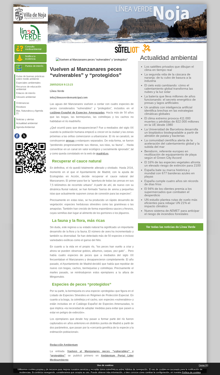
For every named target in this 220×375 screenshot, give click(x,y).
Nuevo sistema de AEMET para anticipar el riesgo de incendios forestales (171, 212)
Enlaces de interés (25, 93)
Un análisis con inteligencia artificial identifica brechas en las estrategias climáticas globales (168, 110)
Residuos (21, 107)
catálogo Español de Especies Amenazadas (77, 112)
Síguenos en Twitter (24, 135)
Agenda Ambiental (25, 127)
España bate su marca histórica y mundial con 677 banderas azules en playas (169, 173)
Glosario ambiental (25, 97)
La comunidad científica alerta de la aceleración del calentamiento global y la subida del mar (172, 143)
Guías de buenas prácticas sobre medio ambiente (30, 77)
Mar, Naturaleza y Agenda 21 (29, 112)
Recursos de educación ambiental (28, 87)
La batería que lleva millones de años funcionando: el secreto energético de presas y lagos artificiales (170, 99)
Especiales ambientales (28, 82)
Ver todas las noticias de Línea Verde (170, 227)
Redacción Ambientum (64, 344)
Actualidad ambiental (26, 123)
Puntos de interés (34, 66)
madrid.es (102, 153)
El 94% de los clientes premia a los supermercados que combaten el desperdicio (168, 192)
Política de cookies (191, 372)
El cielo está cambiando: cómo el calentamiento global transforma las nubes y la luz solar (168, 88)
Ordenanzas (22, 103)
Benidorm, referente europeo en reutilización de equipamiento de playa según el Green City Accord (170, 154)
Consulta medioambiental (33, 47)
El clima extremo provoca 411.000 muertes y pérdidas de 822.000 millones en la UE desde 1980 (171, 121)
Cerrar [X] (203, 365)
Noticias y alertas (25, 119)
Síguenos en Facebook (17, 135)
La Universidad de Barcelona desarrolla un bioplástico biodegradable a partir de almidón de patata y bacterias (171, 132)
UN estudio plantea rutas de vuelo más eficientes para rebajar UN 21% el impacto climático (170, 203)
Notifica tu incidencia (30, 57)
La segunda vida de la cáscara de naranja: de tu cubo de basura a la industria (167, 77)
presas (70, 140)
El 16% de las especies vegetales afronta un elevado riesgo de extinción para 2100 (172, 164)
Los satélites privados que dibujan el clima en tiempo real (169, 68)
